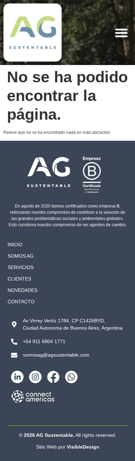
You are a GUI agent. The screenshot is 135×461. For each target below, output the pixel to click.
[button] (121, 32)
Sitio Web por (67, 447)
